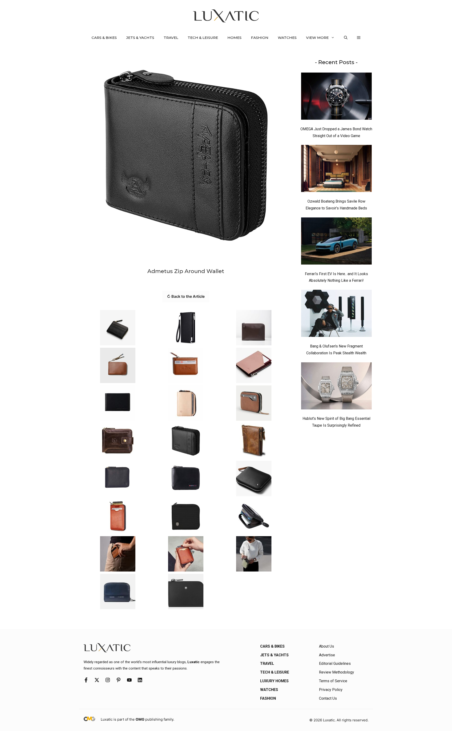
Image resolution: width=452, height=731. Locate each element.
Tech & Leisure (203, 37)
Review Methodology (336, 672)
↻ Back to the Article (186, 296)
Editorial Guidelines (335, 663)
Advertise (327, 655)
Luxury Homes (274, 681)
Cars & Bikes (104, 37)
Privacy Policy (331, 689)
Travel (171, 37)
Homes (234, 37)
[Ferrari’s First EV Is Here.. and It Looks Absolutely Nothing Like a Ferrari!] (336, 242)
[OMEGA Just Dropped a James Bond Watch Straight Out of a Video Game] (336, 97)
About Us (326, 646)
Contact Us (328, 698)
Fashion (259, 37)
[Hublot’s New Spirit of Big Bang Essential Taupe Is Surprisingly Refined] (336, 387)
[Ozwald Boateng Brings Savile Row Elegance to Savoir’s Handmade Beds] (336, 169)
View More (317, 37)
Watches (287, 37)
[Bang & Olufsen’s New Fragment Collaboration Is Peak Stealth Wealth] (336, 314)
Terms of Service (333, 681)
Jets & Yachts (140, 37)
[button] (345, 37)
